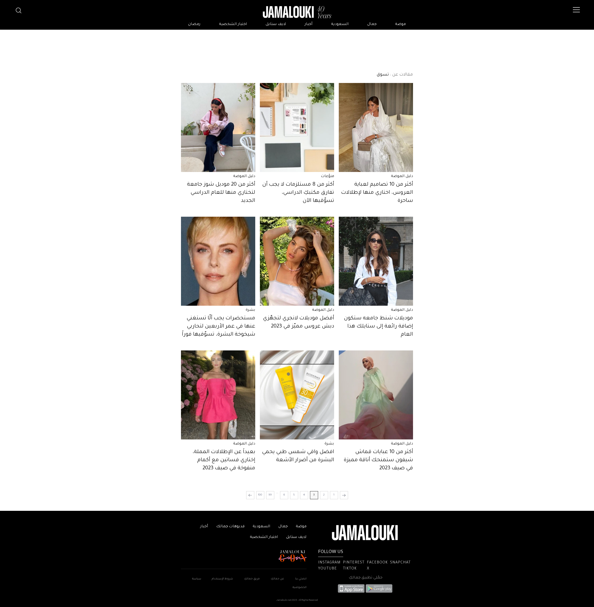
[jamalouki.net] (297, 12)
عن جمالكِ (277, 579)
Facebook (377, 563)
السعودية (340, 24)
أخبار (309, 24)
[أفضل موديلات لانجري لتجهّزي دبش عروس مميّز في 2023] (297, 261)
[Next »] (250, 495)
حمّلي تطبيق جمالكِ (365, 578)
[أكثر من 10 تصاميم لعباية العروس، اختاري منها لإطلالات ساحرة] (376, 127)
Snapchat (400, 563)
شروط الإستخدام (222, 579)
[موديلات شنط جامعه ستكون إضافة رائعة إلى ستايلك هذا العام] (376, 261)
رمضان (194, 24)
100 (260, 495)
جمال (372, 24)
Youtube (327, 569)
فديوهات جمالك (230, 526)
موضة (400, 24)
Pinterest (354, 563)
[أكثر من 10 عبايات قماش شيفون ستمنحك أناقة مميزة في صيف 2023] (376, 394)
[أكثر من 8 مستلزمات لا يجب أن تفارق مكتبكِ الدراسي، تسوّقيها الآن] (297, 127)
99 (270, 495)
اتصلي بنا (301, 579)
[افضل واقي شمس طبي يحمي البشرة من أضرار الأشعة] (297, 394)
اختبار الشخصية (233, 24)
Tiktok (350, 569)
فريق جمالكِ (252, 579)
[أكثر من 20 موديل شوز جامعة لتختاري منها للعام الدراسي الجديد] (218, 127)
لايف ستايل (276, 24)
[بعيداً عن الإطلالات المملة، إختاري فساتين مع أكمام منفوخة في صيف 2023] (218, 394)
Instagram (329, 563)
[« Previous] (344, 495)
